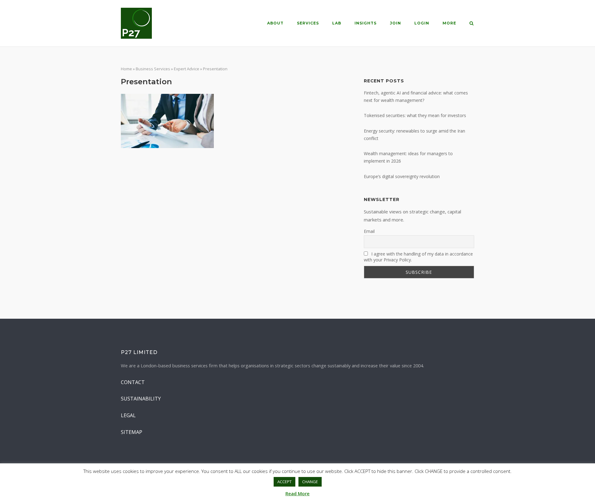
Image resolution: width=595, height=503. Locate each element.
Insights (366, 23)
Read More (297, 493)
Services (308, 23)
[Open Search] (471, 24)
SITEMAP (131, 432)
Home (126, 69)
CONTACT (133, 382)
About (275, 23)
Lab (336, 23)
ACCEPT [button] (284, 481)
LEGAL (128, 415)
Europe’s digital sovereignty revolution (402, 176)
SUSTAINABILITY (141, 398)
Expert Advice (186, 69)
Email (369, 231)
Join (395, 23)
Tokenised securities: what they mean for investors (415, 115)
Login (421, 23)
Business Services (153, 69)
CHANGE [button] (310, 481)
